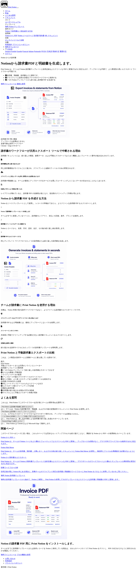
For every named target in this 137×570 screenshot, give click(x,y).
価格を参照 (21, 84)
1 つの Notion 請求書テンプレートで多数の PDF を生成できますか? (23, 416)
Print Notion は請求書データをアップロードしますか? (18, 411)
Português (37, 51)
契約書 (41, 35)
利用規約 (8, 44)
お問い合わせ (10, 559)
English (13, 51)
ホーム (7, 11)
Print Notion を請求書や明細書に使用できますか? (17, 406)
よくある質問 (10, 15)
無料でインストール (8, 84)
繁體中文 (63, 51)
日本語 (9, 49)
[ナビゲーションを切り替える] (18, 7)
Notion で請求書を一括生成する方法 (19, 31)
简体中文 (55, 51)
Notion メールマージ (25, 35)
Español (19, 51)
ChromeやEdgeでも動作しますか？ (13, 421)
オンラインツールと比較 (14, 40)
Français (25, 51)
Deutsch (8, 51)
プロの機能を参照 (23, 555)
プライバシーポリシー (21, 44)
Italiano (31, 51)
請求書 (36, 35)
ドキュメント (10, 18)
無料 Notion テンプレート (14, 26)
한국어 (43, 51)
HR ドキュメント (51, 35)
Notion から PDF (11, 35)
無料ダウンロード (12, 47)
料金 (7, 13)
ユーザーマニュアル (13, 22)
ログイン (8, 54)
